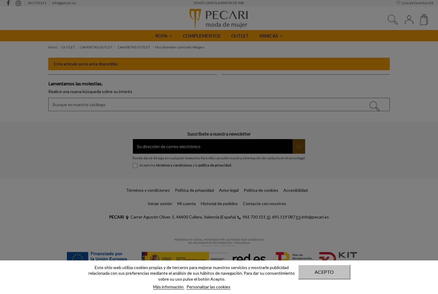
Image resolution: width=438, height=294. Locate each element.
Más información (168, 286)
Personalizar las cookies (208, 286)
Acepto (324, 272)
